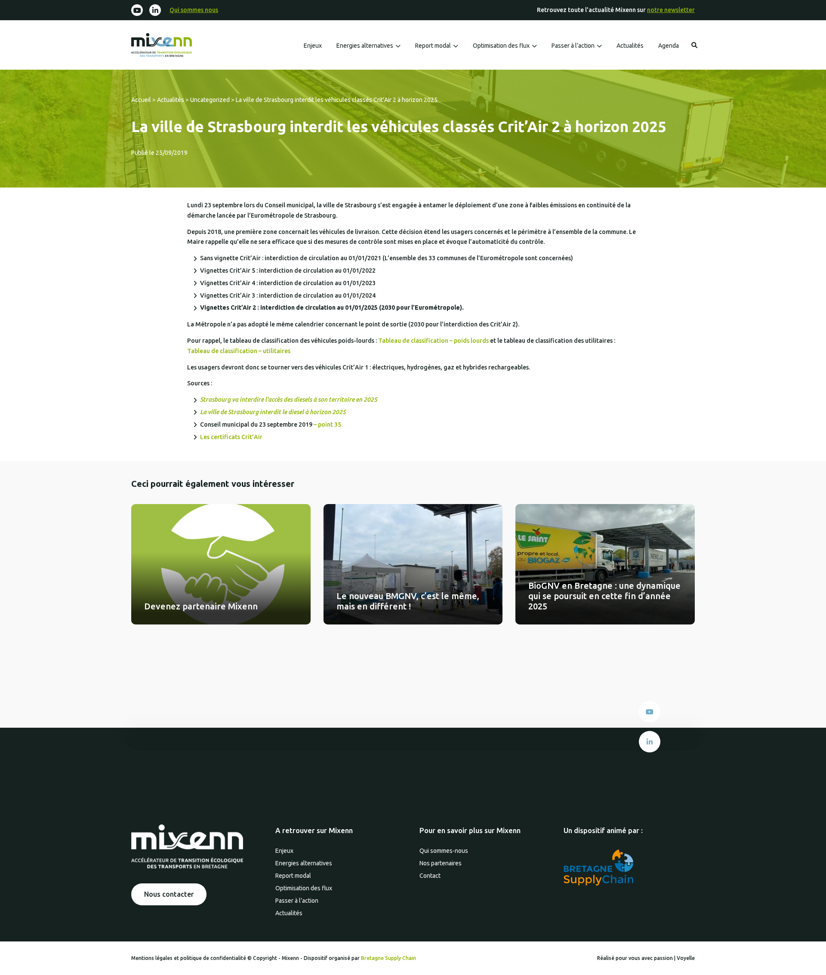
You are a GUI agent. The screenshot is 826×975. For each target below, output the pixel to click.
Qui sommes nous (194, 9)
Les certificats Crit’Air (231, 437)
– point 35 (328, 424)
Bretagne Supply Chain (388, 958)
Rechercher (694, 45)
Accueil (141, 99)
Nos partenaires (440, 863)
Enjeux (313, 45)
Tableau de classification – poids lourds (434, 340)
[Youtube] (137, 10)
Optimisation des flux (501, 45)
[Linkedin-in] (155, 10)
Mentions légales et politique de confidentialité (189, 958)
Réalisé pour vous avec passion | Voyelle (646, 958)
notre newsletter (671, 9)
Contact (430, 875)
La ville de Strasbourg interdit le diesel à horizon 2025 (273, 412)
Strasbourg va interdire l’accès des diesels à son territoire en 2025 (288, 399)
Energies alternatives (364, 45)
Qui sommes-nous (443, 850)
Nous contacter (169, 894)
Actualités (630, 45)
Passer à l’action (573, 45)
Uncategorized (210, 99)
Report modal (433, 45)
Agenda (668, 45)
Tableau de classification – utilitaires (238, 351)
